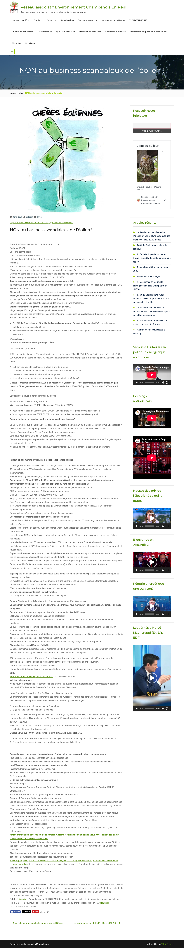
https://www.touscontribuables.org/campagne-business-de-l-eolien (41, 222)
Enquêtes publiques (115, 31)
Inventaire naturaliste (22, 31)
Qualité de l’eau (64, 31)
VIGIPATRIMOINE (138, 20)
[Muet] (163, 382)
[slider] (149, 526)
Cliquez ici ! (104, 903)
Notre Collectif (19, 20)
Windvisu (30, 43)
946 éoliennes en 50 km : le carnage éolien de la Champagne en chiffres (150, 286)
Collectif (29, 217)
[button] (152, 518)
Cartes (50, 20)
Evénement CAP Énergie (148, 276)
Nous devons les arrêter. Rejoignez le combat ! (31, 676)
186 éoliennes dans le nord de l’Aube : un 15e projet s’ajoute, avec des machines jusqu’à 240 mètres (151, 236)
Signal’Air (16, 43)
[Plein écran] (167, 382)
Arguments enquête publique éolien (148, 31)
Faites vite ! (22, 899)
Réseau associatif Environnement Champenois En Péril (73, 7)
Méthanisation (44, 31)
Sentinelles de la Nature (113, 20)
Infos (39, 217)
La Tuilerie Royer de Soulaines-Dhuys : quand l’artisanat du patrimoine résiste (152, 258)
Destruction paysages (90, 31)
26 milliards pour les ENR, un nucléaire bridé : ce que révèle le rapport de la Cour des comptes (151, 311)
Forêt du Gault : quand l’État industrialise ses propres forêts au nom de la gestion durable (151, 298)
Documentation (86, 20)
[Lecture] (136, 382)
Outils (37, 20)
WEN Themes (167, 944)
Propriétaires (67, 20)
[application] (152, 374)
